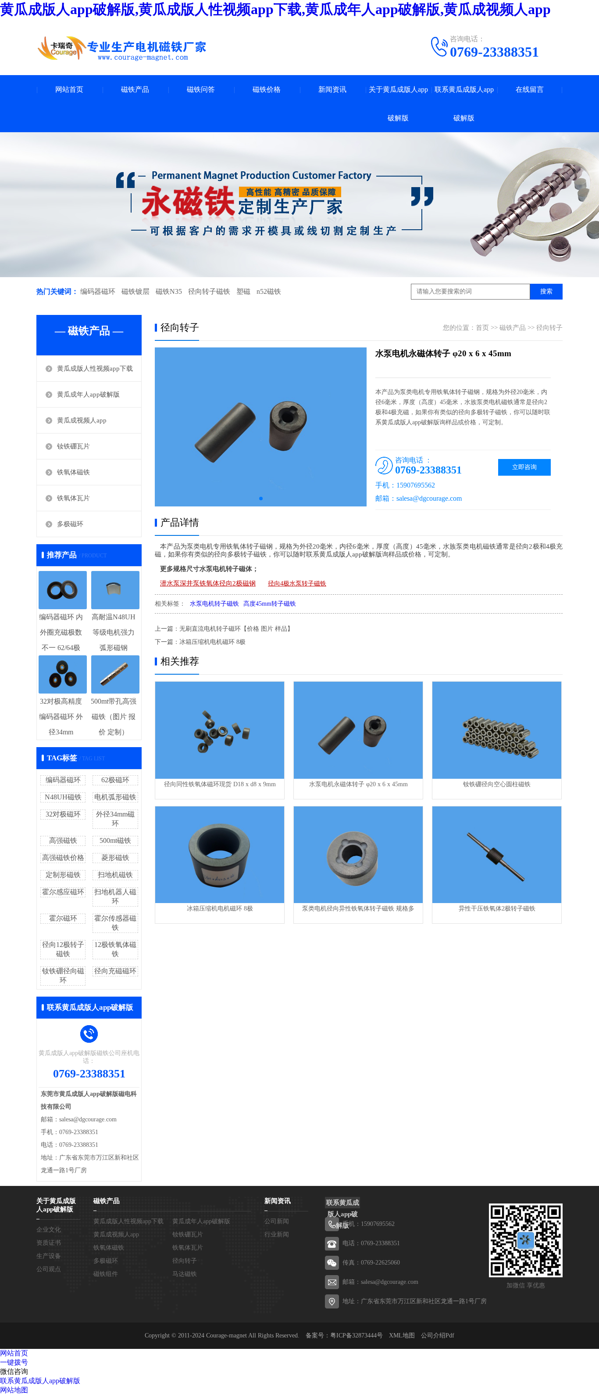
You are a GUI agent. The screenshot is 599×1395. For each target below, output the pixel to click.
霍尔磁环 (63, 918)
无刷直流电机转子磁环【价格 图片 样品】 (236, 628)
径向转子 (549, 327)
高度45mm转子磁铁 (269, 603)
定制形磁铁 (63, 874)
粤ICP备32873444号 (356, 1335)
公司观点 (48, 1269)
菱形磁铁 (115, 857)
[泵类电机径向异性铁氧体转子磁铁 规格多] (358, 854)
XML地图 (402, 1335)
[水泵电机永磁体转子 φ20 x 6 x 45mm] (358, 730)
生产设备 (48, 1256)
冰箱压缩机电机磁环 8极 (212, 642)
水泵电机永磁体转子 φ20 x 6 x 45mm (358, 784)
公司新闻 (276, 1221)
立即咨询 (524, 467)
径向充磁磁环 (115, 971)
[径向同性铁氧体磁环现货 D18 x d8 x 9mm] (219, 730)
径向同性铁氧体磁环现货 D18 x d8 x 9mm (220, 784)
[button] (261, 498)
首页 (482, 327)
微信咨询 (14, 1371)
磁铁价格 (267, 89)
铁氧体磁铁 (73, 472)
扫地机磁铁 (115, 874)
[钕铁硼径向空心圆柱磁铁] (496, 730)
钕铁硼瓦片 (73, 446)
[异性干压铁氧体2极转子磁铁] (496, 854)
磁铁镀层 (135, 291)
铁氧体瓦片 (73, 498)
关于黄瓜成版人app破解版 (398, 104)
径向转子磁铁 (209, 291)
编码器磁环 (97, 291)
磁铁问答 (201, 89)
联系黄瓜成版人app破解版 (464, 104)
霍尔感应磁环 (63, 892)
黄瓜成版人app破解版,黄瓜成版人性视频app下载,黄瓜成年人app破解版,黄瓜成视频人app (275, 9)
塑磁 (243, 291)
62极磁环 (115, 780)
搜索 (546, 291)
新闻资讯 (332, 89)
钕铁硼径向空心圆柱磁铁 (497, 784)
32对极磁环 (63, 814)
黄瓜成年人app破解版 (88, 394)
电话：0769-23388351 (371, 1243)
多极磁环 (70, 524)
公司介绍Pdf (437, 1335)
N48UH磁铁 (63, 797)
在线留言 (530, 89)
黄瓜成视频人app (82, 420)
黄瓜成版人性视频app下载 (95, 368)
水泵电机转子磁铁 (214, 603)
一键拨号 (14, 1362)
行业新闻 (276, 1234)
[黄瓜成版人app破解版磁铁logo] (121, 48)
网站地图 (14, 1390)
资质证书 (48, 1243)
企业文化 (48, 1229)
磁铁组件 (105, 1274)
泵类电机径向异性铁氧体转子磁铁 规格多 (358, 908)
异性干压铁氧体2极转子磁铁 (497, 908)
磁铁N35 (169, 291)
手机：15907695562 (368, 1224)
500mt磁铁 (115, 840)
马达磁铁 (184, 1274)
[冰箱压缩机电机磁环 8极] (219, 854)
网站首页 (69, 89)
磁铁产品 (135, 89)
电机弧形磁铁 (115, 797)
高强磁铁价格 (63, 857)
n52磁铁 (269, 291)
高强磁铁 (63, 840)
